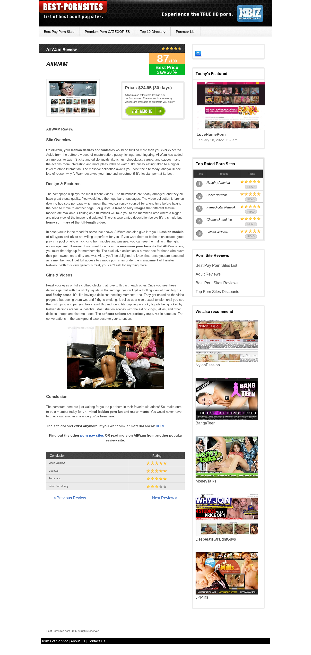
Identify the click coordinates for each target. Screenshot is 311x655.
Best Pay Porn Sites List (216, 265)
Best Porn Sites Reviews (217, 283)
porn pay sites (92, 435)
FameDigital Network (221, 207)
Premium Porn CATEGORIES (107, 32)
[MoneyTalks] (227, 477)
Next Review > (164, 498)
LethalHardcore (217, 232)
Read (251, 186)
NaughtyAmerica (218, 182)
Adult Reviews (208, 274)
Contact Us (96, 641)
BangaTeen (206, 423)
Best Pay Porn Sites (59, 32)
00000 (145, 111)
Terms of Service (54, 641)
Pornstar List (185, 32)
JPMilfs (202, 597)
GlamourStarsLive (219, 220)
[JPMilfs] (227, 593)
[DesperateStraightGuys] (227, 535)
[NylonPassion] (227, 361)
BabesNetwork (217, 195)
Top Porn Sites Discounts (217, 292)
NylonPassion (208, 365)
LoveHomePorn (211, 134)
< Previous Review (69, 498)
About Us (77, 641)
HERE (160, 426)
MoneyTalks (206, 481)
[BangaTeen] (227, 419)
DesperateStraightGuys (216, 539)
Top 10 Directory (152, 32)
